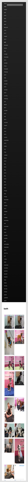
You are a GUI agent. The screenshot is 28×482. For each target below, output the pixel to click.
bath (5, 42)
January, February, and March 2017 (6, 101)
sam (5, 241)
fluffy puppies (5, 79)
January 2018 (5, 91)
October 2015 (5, 207)
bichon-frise (5, 49)
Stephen (6, 276)
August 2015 (5, 38)
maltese (5, 155)
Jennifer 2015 (5, 112)
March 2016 (5, 159)
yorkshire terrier (6, 299)
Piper (5, 232)
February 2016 (6, 73)
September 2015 (6, 248)
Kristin (5, 146)
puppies (5, 238)
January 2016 (5, 85)
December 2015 (6, 58)
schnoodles (6, 244)
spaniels (6, 271)
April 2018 (5, 20)
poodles (5, 235)
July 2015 (5, 118)
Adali (5, 6)
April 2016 (5, 14)
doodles (5, 63)
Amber (5, 9)
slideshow (6, 265)
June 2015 (5, 133)
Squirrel (5, 273)
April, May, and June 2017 (6, 29)
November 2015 (6, 201)
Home (5, 3)
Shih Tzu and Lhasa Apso (6, 257)
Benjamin (6, 45)
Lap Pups (5, 150)
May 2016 (5, 183)
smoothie (6, 268)
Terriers (5, 285)
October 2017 (5, 213)
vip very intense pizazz (5, 291)
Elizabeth (6, 69)
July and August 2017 (6, 125)
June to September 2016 (6, 140)
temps (5, 282)
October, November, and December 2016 (6, 223)
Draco (5, 66)
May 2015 (5, 165)
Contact (5, 54)
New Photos (5, 189)
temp (5, 279)
